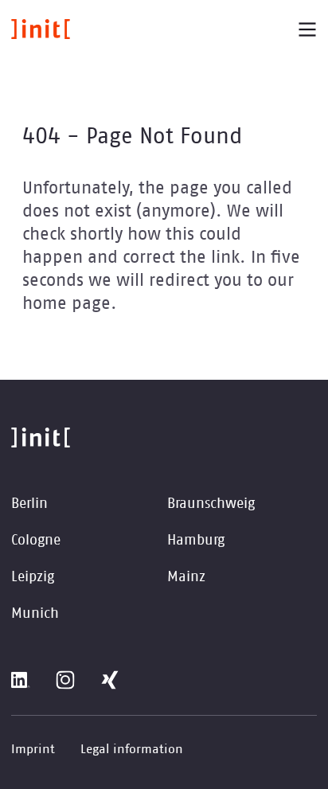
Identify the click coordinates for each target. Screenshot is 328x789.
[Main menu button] (307, 29)
